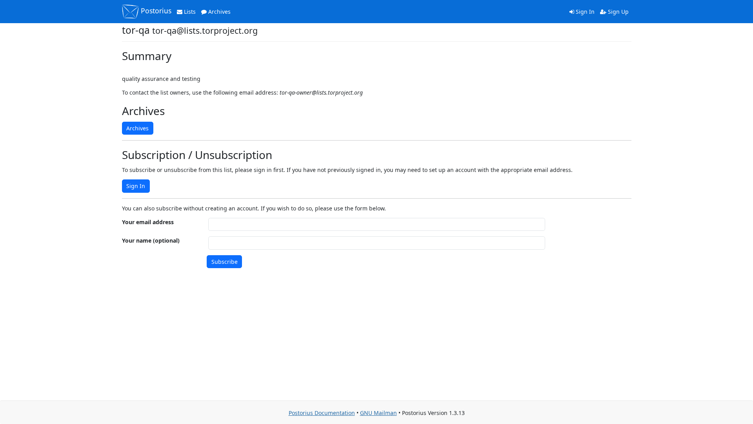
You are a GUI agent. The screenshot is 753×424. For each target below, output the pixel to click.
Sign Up (617, 11)
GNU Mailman (378, 413)
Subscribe (224, 261)
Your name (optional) (151, 240)
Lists (189, 11)
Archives (219, 11)
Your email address (148, 222)
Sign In (584, 11)
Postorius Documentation (322, 413)
